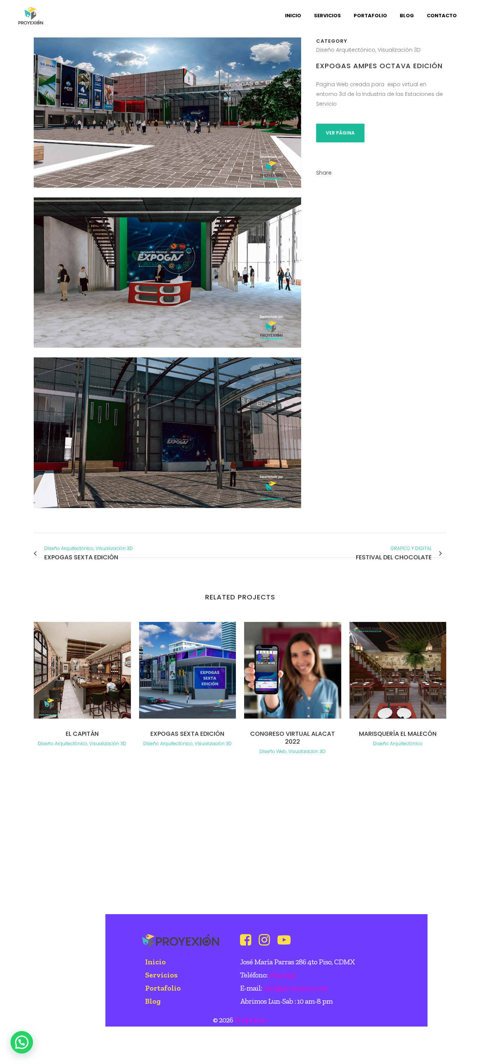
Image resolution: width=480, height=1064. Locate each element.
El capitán (82, 733)
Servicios (161, 974)
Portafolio (163, 987)
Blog (152, 1001)
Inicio (155, 961)
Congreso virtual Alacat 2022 (292, 737)
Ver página (340, 133)
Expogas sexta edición (187, 733)
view (82, 669)
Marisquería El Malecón (397, 733)
